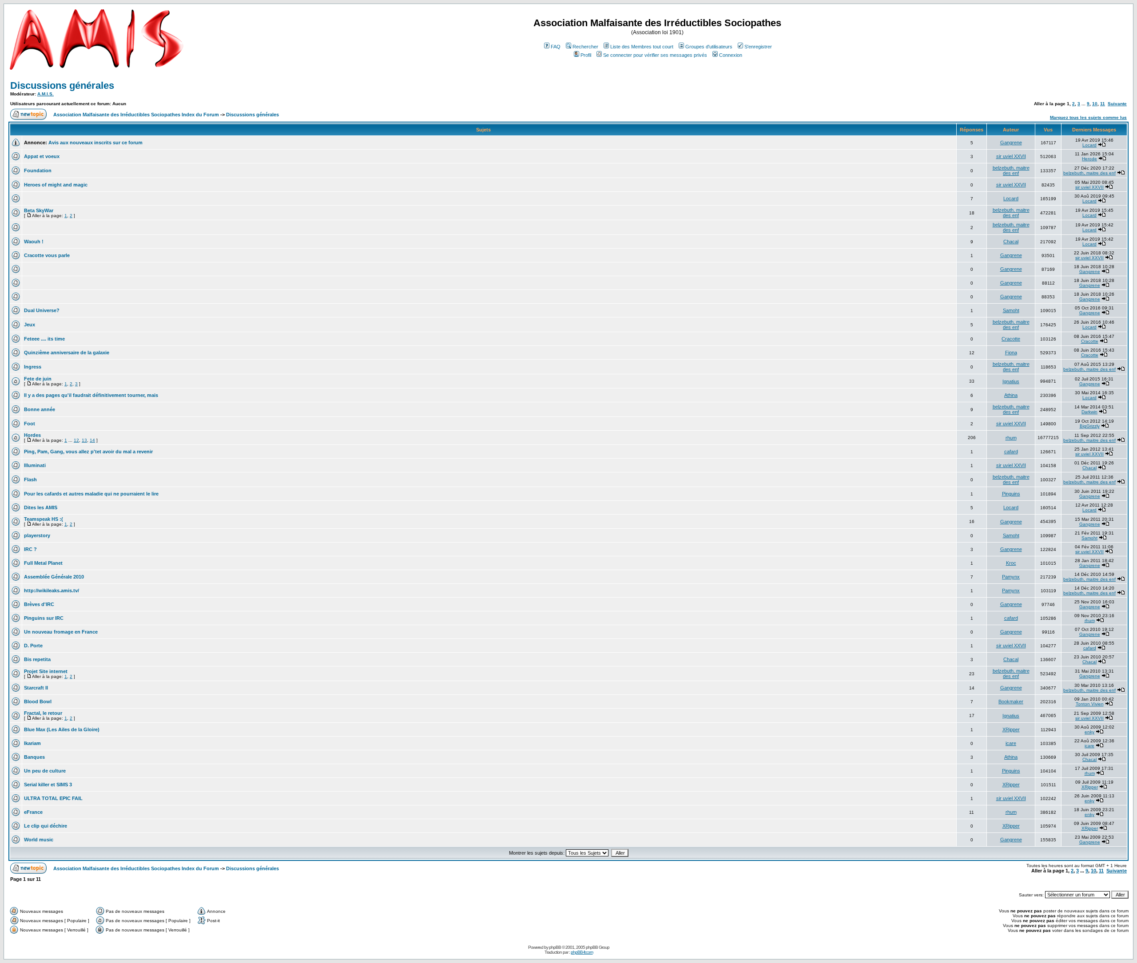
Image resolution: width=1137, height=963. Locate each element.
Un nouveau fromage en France (61, 631)
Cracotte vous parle (47, 255)
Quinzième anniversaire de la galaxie (66, 352)
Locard (1089, 145)
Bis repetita (37, 659)
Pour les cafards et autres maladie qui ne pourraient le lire (91, 493)
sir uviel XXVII (1011, 156)
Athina (1011, 395)
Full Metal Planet (43, 563)
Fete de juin (38, 378)
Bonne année (39, 409)
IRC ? (30, 549)
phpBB (555, 947)
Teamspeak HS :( (43, 519)
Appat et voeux (42, 156)
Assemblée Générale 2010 (54, 576)
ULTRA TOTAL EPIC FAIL (53, 798)
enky (1089, 731)
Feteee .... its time (44, 338)
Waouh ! (34, 241)
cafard (1011, 451)
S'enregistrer (758, 46)
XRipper (1011, 729)
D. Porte (33, 645)
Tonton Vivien (1090, 703)
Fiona (1011, 352)
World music (38, 839)
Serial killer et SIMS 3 (48, 784)
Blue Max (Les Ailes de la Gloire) (61, 729)
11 (1102, 103)
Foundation (38, 170)
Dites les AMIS (40, 507)
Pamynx (1011, 576)
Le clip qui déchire (45, 825)
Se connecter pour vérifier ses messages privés (655, 55)
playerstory (37, 535)
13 (84, 440)
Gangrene (1011, 142)
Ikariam (32, 743)
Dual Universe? (42, 310)
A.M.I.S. (45, 93)
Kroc (1011, 563)
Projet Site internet (46, 671)
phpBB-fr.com (582, 952)
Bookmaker (1010, 701)
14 (92, 440)
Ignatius (1010, 381)
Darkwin (1089, 411)
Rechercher (585, 46)
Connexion (730, 55)
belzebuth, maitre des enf (1011, 170)
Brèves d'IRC (39, 604)
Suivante (1117, 103)
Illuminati (35, 465)
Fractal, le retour (43, 713)
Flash (30, 479)
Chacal (1010, 241)
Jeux (29, 324)
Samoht (1011, 310)
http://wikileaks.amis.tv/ (51, 590)
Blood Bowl (38, 701)
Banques (34, 757)
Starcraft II (36, 687)
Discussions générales (62, 85)
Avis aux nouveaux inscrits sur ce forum (95, 142)
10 (1094, 103)
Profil (585, 55)
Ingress (32, 366)
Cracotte (1011, 338)
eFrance (33, 812)
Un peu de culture (45, 770)
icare (1011, 743)
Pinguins (1011, 493)
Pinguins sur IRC (44, 618)
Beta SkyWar (38, 210)
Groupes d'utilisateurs (708, 46)
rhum (1011, 437)
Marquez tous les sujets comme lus (1088, 117)
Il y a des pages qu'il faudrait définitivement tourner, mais (91, 395)
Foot (29, 423)
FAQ (556, 46)
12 (76, 440)
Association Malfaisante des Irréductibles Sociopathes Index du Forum (136, 114)
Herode (1089, 158)
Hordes (32, 435)
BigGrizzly (1090, 426)
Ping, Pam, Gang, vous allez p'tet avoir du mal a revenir (88, 451)
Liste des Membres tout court (641, 46)
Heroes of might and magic (55, 184)
